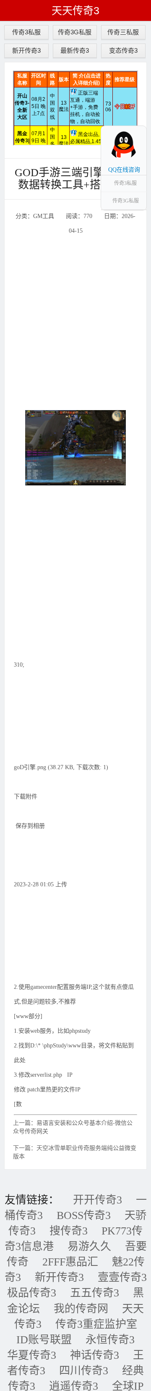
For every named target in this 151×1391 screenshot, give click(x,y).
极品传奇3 (31, 1293)
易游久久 (89, 1246)
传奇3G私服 (74, 32)
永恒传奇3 (110, 1340)
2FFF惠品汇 (70, 1262)
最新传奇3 (74, 50)
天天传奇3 (75, 10)
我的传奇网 (81, 1309)
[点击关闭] (138, 126)
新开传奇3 (26, 50)
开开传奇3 (97, 1200)
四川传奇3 (83, 1371)
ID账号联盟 (44, 1340)
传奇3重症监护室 (96, 1324)
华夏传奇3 (31, 1355)
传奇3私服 (26, 32)
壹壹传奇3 (122, 1277)
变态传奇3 (123, 50)
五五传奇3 (94, 1293)
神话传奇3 (94, 1355)
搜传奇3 (68, 1231)
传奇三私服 (123, 32)
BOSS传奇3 (84, 1215)
